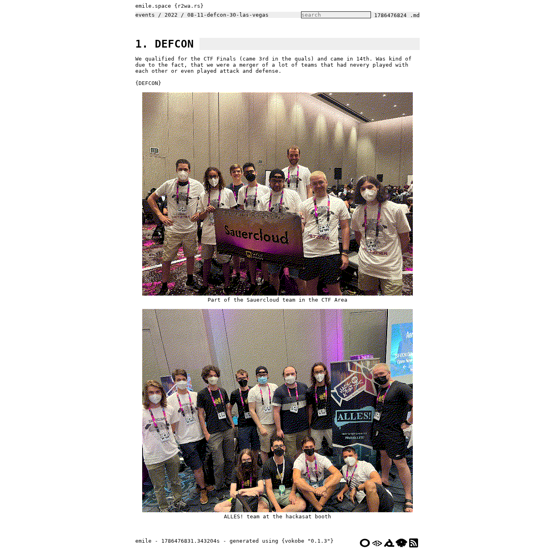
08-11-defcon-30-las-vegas (228, 15)
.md (415, 15)
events (145, 15)
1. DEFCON (164, 44)
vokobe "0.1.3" (307, 541)
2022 (171, 15)
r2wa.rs (189, 6)
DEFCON (148, 83)
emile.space (153, 6)
